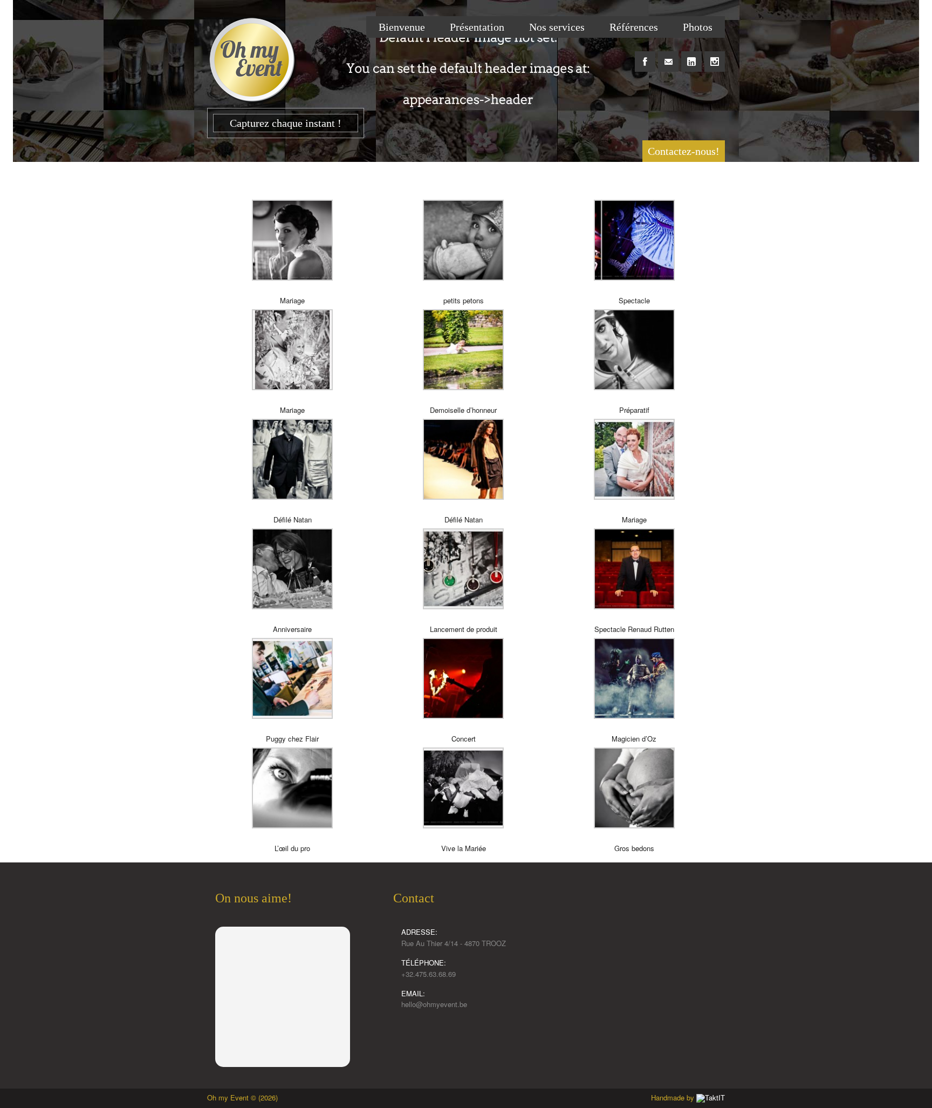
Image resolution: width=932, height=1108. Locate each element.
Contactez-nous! (683, 151)
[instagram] (714, 55)
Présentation (477, 27)
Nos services (557, 27)
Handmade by (673, 1097)
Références (633, 27)
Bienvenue (402, 27)
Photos (697, 27)
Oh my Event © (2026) (242, 1097)
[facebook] (645, 55)
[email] (668, 55)
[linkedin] (691, 55)
